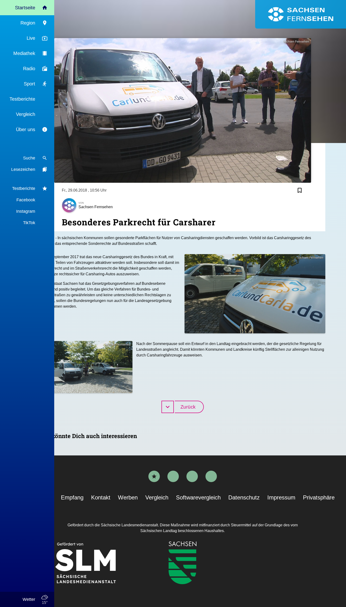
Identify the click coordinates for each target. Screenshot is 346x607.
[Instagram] (192, 476)
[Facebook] (173, 476)
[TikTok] (211, 476)
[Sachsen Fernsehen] (300, 14)
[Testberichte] (154, 476)
